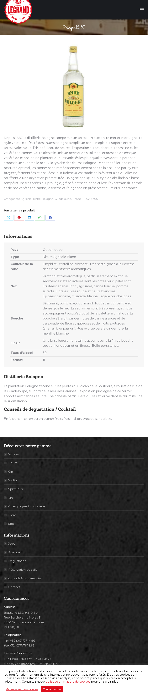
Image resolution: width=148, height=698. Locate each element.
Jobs (11, 543)
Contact (14, 587)
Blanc (36, 199)
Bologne (47, 199)
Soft (11, 524)
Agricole (26, 199)
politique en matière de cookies (67, 681)
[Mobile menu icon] (142, 9)
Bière (12, 515)
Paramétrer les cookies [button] (22, 689)
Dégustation (17, 561)
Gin (10, 471)
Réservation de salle (23, 569)
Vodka (12, 480)
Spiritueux (15, 489)
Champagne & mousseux (26, 506)
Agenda (14, 552)
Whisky (13, 454)
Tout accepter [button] (52, 689)
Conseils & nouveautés (24, 578)
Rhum (76, 199)
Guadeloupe (63, 199)
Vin (10, 497)
